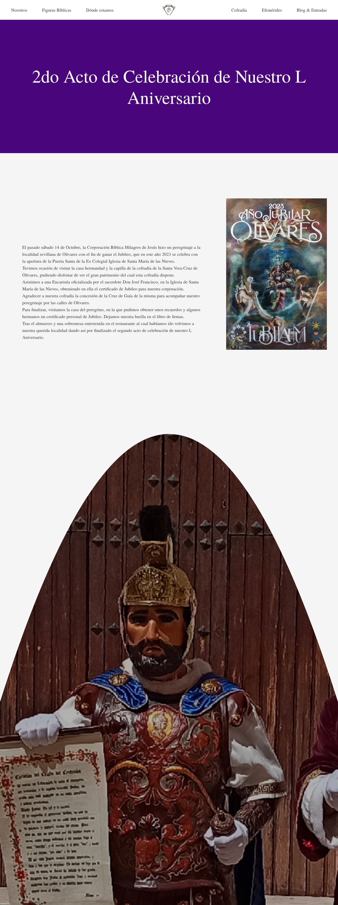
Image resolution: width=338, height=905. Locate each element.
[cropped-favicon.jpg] (169, 10)
